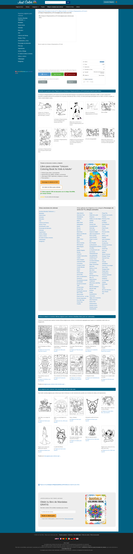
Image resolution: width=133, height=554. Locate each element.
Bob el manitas (80, 242)
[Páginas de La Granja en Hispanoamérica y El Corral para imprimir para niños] (39, 484)
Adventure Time (81, 215)
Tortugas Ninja (105, 269)
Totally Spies (105, 271)
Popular (43, 6)
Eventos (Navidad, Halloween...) (47, 211)
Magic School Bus (93, 264)
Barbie (78, 226)
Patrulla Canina (93, 305)
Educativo (41, 219)
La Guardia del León (94, 250)
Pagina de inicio (19, 6)
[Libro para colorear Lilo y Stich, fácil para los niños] (108, 444)
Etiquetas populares (63, 534)
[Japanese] (77, 538)
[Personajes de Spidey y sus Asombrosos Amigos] (77, 435)
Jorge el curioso (93, 239)
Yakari (103, 287)
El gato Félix (80, 289)
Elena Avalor (80, 294)
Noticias (27, 6)
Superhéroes (42, 232)
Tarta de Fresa (105, 258)
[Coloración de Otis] (61, 117)
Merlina (91, 273)
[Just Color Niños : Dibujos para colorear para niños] (27, 2)
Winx (103, 286)
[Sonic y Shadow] (77, 415)
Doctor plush (80, 272)
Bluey (78, 241)
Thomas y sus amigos (107, 265)
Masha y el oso (93, 268)
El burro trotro (80, 287)
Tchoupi (104, 261)
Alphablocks (80, 217)
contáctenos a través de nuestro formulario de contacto (94, 547)
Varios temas (42, 215)
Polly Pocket (105, 228)
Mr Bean (91, 290)
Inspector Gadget (93, 231)
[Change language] (116, 2)
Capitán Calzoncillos (82, 256)
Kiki (90, 241)
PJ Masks (104, 222)
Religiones (41, 241)
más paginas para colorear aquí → (52, 456)
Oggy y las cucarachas (95, 297)
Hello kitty (91, 228)
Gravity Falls (92, 224)
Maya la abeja (92, 272)
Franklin (79, 303)
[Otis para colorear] (45, 110)
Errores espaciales (81, 298)
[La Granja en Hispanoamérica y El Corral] (61, 137)
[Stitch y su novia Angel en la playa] (61, 415)
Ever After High (80, 300)
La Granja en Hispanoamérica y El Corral (77, 11)
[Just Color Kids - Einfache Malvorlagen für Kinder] (72, 538)
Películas (41, 230)
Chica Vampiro (80, 259)
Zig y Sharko (105, 291)
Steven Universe (106, 254)
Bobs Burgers (80, 246)
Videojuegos (42, 239)
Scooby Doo (105, 243)
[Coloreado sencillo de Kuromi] (92, 415)
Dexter (78, 269)
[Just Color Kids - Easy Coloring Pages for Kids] (57, 538)
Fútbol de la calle (93, 215)
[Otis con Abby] (108, 110)
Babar (78, 220)
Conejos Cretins (81, 265)
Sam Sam (104, 241)
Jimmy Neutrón (93, 237)
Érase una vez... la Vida (83, 296)
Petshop (104, 217)
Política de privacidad (68, 518)
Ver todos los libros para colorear (51, 187)
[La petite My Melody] (61, 444)
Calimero (79, 254)
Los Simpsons (92, 262)
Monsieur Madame (94, 286)
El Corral (102, 61)
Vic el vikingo (105, 280)
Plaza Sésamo (105, 224)
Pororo (103, 230)
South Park (105, 248)
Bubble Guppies (81, 250)
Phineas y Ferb (106, 218)
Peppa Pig (104, 213)
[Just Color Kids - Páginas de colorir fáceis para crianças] (66, 538)
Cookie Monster (81, 267)
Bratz (78, 248)
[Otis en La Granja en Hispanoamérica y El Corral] (92, 110)
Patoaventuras (93, 303)
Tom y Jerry (105, 267)
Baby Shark (80, 222)
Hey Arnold (92, 230)
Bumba (78, 252)
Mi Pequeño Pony (93, 275)
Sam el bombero (106, 239)
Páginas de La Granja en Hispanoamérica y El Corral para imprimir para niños (78, 91)
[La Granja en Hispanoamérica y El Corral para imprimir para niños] (45, 146)
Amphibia (79, 218)
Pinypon (104, 220)
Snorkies (104, 246)
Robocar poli (105, 235)
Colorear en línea (70, 6)
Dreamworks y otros (44, 226)
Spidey (103, 252)
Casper (78, 257)
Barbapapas (80, 224)
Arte (40, 220)
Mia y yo (91, 277)
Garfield (91, 220)
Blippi (78, 237)
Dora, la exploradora (82, 276)
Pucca (103, 233)
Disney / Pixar (42, 224)
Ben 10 (78, 230)
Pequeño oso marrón (107, 215)
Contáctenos (70, 534)
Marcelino (91, 266)
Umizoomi (104, 276)
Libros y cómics (43, 235)
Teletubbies (105, 263)
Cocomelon (80, 263)
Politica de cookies (85, 534)
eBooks (78, 6)
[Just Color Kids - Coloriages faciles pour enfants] (61, 538)
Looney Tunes (92, 258)
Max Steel (91, 270)
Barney (78, 228)
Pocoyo (104, 226)
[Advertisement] (57, 57)
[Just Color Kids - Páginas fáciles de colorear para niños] (63, 538)
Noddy (91, 292)
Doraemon (79, 278)
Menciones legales (77, 534)
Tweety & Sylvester (106, 274)
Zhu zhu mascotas (106, 289)
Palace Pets (92, 301)
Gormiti (91, 222)
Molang (91, 284)
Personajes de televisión (45, 228)
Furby (90, 213)
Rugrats (104, 237)
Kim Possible (92, 242)
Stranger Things (106, 256)
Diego (78, 270)
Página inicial (41, 11)
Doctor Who (80, 274)
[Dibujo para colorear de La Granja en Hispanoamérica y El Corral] (77, 120)
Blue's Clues (80, 239)
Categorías (34, 6)
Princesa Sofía (105, 231)
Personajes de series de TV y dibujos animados (56, 11)
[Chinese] (74, 538)
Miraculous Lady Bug (94, 283)
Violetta (104, 282)
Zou (103, 293)
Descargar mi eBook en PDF (50, 182)
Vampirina (104, 278)
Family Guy (80, 302)
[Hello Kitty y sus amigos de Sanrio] (45, 415)
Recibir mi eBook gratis (48, 515)
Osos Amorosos (93, 299)
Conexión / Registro (109, 2)
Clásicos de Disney (44, 222)
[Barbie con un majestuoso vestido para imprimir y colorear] (45, 444)
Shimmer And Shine (107, 245)
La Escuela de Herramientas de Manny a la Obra (95, 246)
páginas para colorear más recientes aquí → (55, 384)
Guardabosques (93, 226)
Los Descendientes (94, 260)
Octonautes (92, 296)
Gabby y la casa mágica (95, 218)
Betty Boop (79, 231)
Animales (41, 217)
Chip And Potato (81, 261)
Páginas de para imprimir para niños (59, 484)
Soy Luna (104, 250)
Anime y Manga (43, 234)
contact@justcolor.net (66, 548)
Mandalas (41, 213)
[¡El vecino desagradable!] (92, 136)
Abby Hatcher (80, 213)
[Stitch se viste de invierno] (92, 435)
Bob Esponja (80, 244)
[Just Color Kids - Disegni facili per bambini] (69, 538)
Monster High (92, 288)
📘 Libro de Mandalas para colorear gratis (23, 72)
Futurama (91, 217)
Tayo (103, 259)
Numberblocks (93, 294)
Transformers (105, 273)
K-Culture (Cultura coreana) (46, 237)
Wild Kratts (104, 284)
